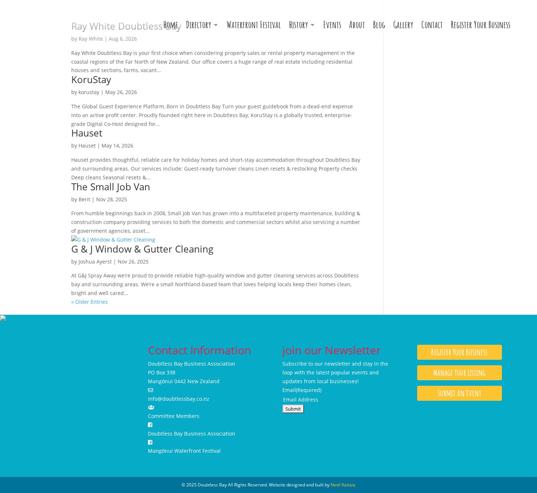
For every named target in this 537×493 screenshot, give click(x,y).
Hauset (86, 132)
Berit (84, 199)
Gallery (403, 24)
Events (332, 24)
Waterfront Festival (253, 24)
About (357, 24)
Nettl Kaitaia (343, 485)
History (298, 24)
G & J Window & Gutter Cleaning (142, 248)
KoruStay (91, 79)
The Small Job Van (110, 186)
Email (301, 389)
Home (170, 24)
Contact (432, 24)
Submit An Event (459, 393)
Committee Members (173, 415)
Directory (198, 24)
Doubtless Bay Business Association (191, 433)
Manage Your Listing (459, 372)
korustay (89, 92)
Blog (379, 24)
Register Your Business (480, 24)
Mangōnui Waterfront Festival (184, 450)
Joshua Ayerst (95, 261)
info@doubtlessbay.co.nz (178, 398)
